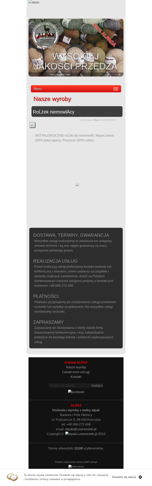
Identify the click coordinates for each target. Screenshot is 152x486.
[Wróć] (77, 186)
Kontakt (76, 376)
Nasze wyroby (76, 367)
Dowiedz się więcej (124, 476)
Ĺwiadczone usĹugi (76, 372)
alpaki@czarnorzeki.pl (80, 429)
